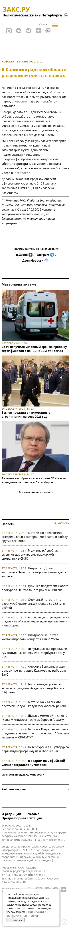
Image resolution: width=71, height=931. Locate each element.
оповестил (19, 101)
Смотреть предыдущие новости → (35, 774)
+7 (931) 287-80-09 (14, 875)
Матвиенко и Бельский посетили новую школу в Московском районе (34, 704)
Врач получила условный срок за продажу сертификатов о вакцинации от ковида (34, 349)
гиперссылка (23, 840)
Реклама (32, 814)
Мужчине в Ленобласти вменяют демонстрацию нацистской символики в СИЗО (32, 554)
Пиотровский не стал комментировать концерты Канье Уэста (30, 637)
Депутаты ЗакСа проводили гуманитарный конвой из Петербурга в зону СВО (34, 653)
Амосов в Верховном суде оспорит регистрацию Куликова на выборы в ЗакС (34, 670)
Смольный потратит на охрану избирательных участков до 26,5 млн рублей (33, 604)
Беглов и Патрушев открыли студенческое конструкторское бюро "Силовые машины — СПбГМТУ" (35, 733)
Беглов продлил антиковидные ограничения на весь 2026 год (26, 415)
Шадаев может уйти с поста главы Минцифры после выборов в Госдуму (35, 718)
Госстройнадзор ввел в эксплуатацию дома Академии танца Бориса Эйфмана (33, 688)
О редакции (11, 814)
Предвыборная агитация (22, 818)
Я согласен (15, 920)
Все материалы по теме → (36, 492)
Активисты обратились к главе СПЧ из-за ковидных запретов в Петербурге (34, 480)
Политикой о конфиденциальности (26, 914)
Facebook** (21, 173)
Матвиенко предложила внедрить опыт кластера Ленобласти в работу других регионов (35, 537)
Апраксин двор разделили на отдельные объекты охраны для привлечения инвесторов (35, 621)
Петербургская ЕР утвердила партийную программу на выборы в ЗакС (35, 749)
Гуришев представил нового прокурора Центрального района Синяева (35, 588)
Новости (8, 61)
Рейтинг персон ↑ (35, 789)
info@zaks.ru (36, 875)
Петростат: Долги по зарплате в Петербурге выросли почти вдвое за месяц (34, 572)
